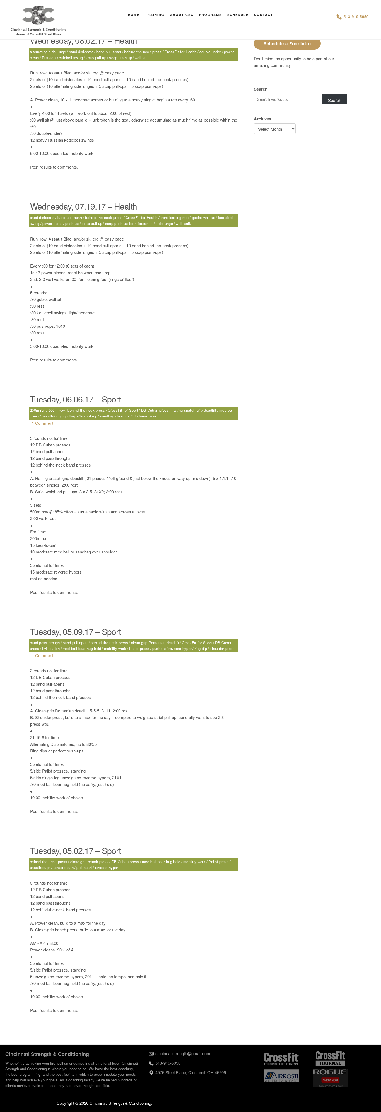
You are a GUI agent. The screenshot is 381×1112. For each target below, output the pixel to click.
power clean (52, 223)
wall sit (140, 57)
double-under (210, 51)
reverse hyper (180, 648)
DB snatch (51, 648)
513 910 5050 (356, 16)
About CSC (182, 15)
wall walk (183, 223)
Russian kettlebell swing (62, 57)
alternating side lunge (48, 51)
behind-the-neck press (142, 51)
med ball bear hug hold (82, 648)
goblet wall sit (203, 217)
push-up (72, 223)
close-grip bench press (89, 861)
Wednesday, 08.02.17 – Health (83, 40)
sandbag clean (112, 416)
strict (131, 416)
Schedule (238, 15)
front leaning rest (174, 217)
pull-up (91, 416)
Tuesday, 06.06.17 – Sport (75, 399)
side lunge (164, 223)
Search (260, 89)
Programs (210, 15)
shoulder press (222, 648)
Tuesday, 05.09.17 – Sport (75, 631)
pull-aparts (74, 416)
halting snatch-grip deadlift (194, 410)
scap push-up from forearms (129, 223)
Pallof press (139, 648)
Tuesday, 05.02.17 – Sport (75, 850)
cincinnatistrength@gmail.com (182, 1053)
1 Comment (42, 423)
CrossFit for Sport (123, 410)
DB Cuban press (155, 410)
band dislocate (81, 51)
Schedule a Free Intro (287, 43)
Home (133, 15)
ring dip (201, 648)
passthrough (52, 416)
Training (155, 15)
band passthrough (45, 642)
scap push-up (120, 57)
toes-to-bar (148, 416)
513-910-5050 (167, 1063)
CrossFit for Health (181, 51)
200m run (37, 410)
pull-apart (84, 867)
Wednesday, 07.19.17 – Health (83, 206)
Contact (263, 15)
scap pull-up (96, 57)
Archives (262, 119)
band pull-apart (108, 51)
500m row (57, 410)
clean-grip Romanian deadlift (155, 642)
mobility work (115, 648)
